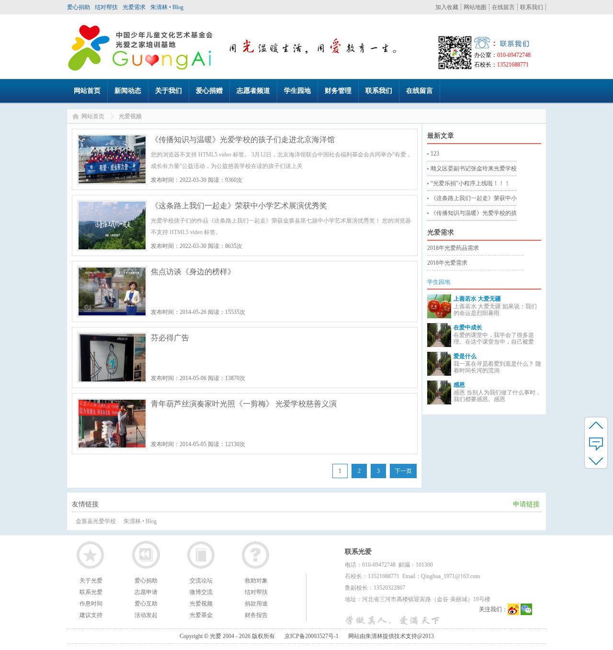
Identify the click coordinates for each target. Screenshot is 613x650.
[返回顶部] (596, 425)
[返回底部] (596, 460)
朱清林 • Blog (166, 7)
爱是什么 (465, 356)
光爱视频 (201, 603)
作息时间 (90, 603)
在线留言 (503, 7)
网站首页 (87, 90)
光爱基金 (201, 615)
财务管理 (338, 90)
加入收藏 (446, 7)
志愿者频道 (253, 90)
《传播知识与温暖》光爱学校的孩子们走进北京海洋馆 (243, 139)
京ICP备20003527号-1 (311, 636)
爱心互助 (146, 603)
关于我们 (168, 90)
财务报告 (256, 615)
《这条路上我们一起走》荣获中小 (474, 198)
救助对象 (256, 580)
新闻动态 (127, 90)
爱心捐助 (78, 7)
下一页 (403, 471)
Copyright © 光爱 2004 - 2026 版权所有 (227, 636)
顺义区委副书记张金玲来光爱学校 (474, 168)
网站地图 (475, 7)
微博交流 (201, 592)
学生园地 (297, 90)
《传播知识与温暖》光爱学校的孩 (474, 213)
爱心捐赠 (209, 90)
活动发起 (146, 615)
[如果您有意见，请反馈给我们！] (596, 442)
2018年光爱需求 (447, 262)
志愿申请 (146, 592)
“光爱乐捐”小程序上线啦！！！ (470, 183)
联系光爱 (90, 592)
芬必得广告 (170, 338)
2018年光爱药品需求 (453, 248)
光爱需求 (134, 7)
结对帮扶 (106, 7)
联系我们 (531, 7)
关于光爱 (90, 580)
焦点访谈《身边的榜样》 (193, 272)
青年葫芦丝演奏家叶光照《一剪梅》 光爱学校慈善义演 (244, 404)
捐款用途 (256, 603)
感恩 (459, 384)
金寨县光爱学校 (96, 521)
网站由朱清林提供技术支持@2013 (391, 636)
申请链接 (526, 504)
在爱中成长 (468, 327)
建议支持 (90, 615)
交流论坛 (201, 580)
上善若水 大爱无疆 (477, 298)
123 (435, 153)
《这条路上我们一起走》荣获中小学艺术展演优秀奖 (239, 206)
